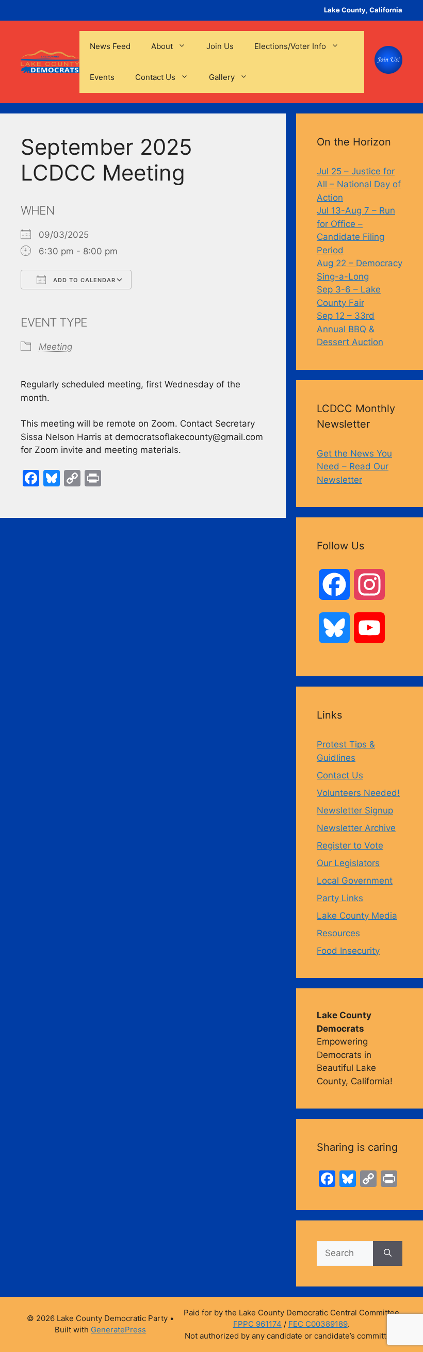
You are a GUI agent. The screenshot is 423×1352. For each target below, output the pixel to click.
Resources (338, 933)
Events (102, 77)
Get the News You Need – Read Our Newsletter (354, 466)
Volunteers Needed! (358, 793)
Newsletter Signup (355, 810)
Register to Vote (350, 845)
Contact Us (155, 77)
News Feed (110, 46)
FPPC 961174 (257, 1324)
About (162, 46)
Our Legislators (348, 863)
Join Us (220, 46)
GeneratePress (118, 1329)
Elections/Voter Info (290, 46)
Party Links (340, 898)
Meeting (55, 346)
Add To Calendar (83, 280)
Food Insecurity (348, 951)
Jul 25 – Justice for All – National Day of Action (359, 184)
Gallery (222, 77)
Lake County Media (357, 915)
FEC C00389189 (318, 1324)
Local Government (355, 880)
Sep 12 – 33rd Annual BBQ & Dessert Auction (350, 329)
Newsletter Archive (356, 828)
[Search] (387, 1253)
